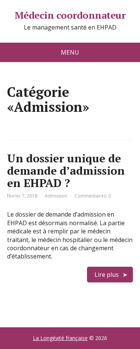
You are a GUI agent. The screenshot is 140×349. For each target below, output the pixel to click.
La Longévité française (60, 338)
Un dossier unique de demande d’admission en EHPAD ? (66, 170)
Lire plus (106, 274)
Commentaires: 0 (93, 196)
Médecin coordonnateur (70, 15)
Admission (56, 196)
